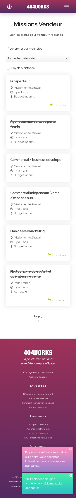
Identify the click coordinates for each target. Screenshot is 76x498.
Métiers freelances (38, 407)
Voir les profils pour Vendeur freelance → (38, 34)
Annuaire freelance (38, 398)
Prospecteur (20, 81)
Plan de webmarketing (27, 231)
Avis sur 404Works (38, 377)
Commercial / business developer (36, 160)
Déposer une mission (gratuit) (38, 394)
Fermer (70, 448)
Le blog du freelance (38, 433)
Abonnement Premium (38, 429)
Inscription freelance (38, 424)
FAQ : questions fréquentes (38, 437)
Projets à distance (23, 68)
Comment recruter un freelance (38, 403)
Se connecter (9, 5)
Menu (66, 5)
